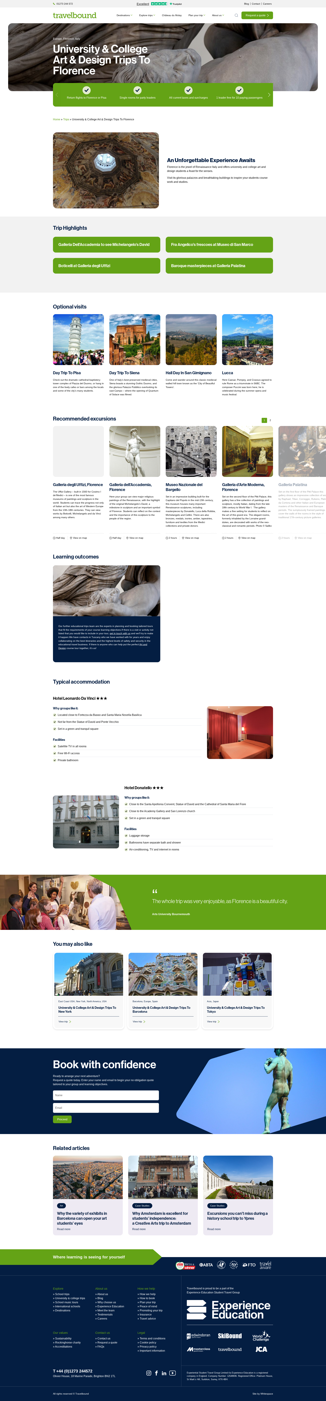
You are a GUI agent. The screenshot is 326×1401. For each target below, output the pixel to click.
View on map (80, 537)
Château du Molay (172, 15)
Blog (246, 4)
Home (56, 119)
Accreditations (63, 1346)
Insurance (146, 1314)
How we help (148, 1294)
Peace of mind (148, 1306)
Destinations (123, 15)
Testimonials (105, 1314)
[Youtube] (172, 1373)
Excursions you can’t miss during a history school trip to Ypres (237, 1216)
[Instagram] (148, 1373)
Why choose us (106, 1302)
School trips (62, 1294)
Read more (63, 1229)
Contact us (103, 1338)
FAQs (100, 1346)
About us (217, 15)
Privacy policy (148, 1346)
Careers (267, 4)
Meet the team (105, 1310)
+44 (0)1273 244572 (74, 1371)
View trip (66, 1022)
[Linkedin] (164, 1373)
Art (61, 1205)
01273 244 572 (65, 4)
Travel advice (148, 1318)
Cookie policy (148, 1342)
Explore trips (146, 15)
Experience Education (110, 1306)
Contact (256, 4)
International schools (67, 1306)
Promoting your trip (151, 1310)
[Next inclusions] (269, 95)
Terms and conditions (152, 1338)
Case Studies (142, 1205)
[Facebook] (156, 1373)
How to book (147, 1298)
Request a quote (256, 15)
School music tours (66, 1302)
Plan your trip (195, 15)
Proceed (62, 1119)
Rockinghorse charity (68, 1342)
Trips (66, 119)
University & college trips (70, 1298)
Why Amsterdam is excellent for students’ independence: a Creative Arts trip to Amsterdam (162, 1218)
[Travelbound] (74, 15)
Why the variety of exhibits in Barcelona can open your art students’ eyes (82, 1218)
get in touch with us (120, 633)
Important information (152, 1350)
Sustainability (63, 1338)
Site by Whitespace (262, 1393)
